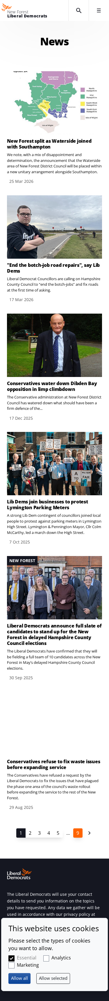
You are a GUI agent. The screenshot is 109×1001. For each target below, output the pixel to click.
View (54, 128)
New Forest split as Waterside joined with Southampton (49, 144)
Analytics (61, 957)
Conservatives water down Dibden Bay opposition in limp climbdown (52, 386)
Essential (26, 957)
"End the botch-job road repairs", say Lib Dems (53, 268)
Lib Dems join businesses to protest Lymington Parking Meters (47, 504)
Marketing (28, 965)
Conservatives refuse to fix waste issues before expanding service (53, 764)
